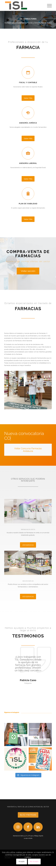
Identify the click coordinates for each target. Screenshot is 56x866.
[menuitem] (48, 5)
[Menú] (48, 5)
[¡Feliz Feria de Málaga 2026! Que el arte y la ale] (40, 759)
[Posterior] (53, 20)
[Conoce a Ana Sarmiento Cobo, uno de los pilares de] (40, 734)
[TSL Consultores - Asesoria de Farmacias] (23, 5)
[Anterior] (2, 20)
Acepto (22, 861)
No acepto (34, 861)
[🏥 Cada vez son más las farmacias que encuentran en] (15, 734)
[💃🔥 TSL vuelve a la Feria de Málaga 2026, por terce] (15, 759)
